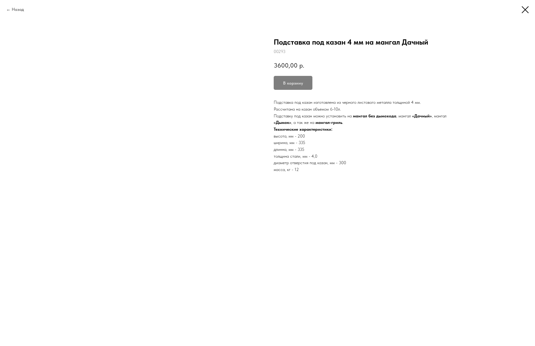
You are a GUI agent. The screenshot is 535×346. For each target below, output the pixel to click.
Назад (18, 9)
